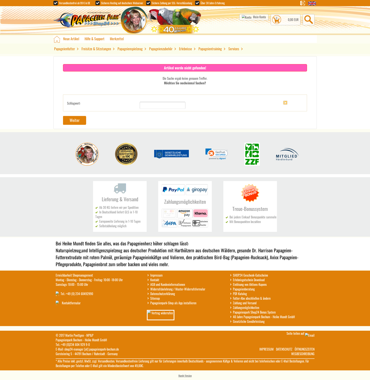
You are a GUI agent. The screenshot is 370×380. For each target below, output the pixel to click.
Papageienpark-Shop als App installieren (173, 303)
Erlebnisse (185, 48)
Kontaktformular (71, 303)
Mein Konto (259, 17)
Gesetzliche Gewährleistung (249, 321)
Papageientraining (210, 48)
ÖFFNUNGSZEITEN (304, 349)
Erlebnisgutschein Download (249, 280)
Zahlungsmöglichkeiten (185, 201)
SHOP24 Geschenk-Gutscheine (250, 275)
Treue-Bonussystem (250, 208)
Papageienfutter (64, 48)
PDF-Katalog (240, 293)
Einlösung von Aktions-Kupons (250, 284)
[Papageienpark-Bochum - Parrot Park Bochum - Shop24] (87, 20)
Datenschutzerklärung (162, 293)
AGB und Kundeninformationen (167, 284)
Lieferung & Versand (120, 199)
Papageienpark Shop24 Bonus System (254, 312)
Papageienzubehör (160, 48)
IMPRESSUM (266, 349)
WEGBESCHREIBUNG (302, 353)
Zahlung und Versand (244, 303)
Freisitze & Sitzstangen (96, 48)
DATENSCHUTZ (284, 349)
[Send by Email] (309, 335)
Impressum (156, 275)
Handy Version (185, 375)
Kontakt (154, 280)
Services (233, 48)
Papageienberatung (244, 289)
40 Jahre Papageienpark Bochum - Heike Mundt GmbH (264, 317)
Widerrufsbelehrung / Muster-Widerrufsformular (177, 289)
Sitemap (155, 298)
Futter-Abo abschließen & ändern (252, 298)
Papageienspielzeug (130, 48)
